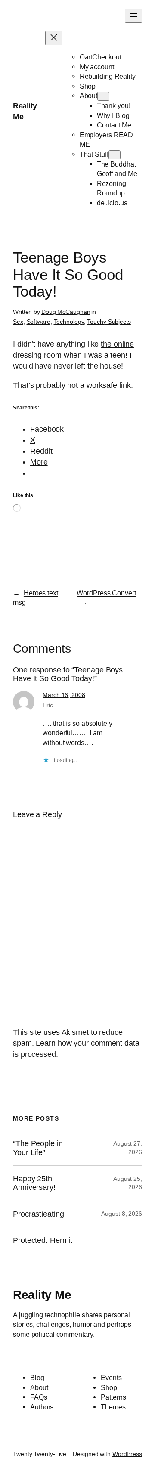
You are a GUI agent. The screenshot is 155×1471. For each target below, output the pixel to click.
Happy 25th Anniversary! (34, 1183)
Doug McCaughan (65, 311)
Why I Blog (113, 115)
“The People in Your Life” (38, 1147)
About (89, 95)
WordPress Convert (106, 593)
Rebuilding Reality (108, 76)
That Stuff (94, 154)
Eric (48, 705)
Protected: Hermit (42, 1240)
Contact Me (114, 125)
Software (38, 321)
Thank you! (113, 105)
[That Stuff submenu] (114, 154)
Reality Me (42, 1294)
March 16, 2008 (64, 694)
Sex (18, 321)
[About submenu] (103, 96)
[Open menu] (133, 16)
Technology (69, 321)
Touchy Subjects (109, 321)
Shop (88, 86)
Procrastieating (38, 1214)
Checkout (106, 57)
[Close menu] (53, 38)
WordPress (127, 1453)
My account (97, 67)
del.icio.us (112, 203)
